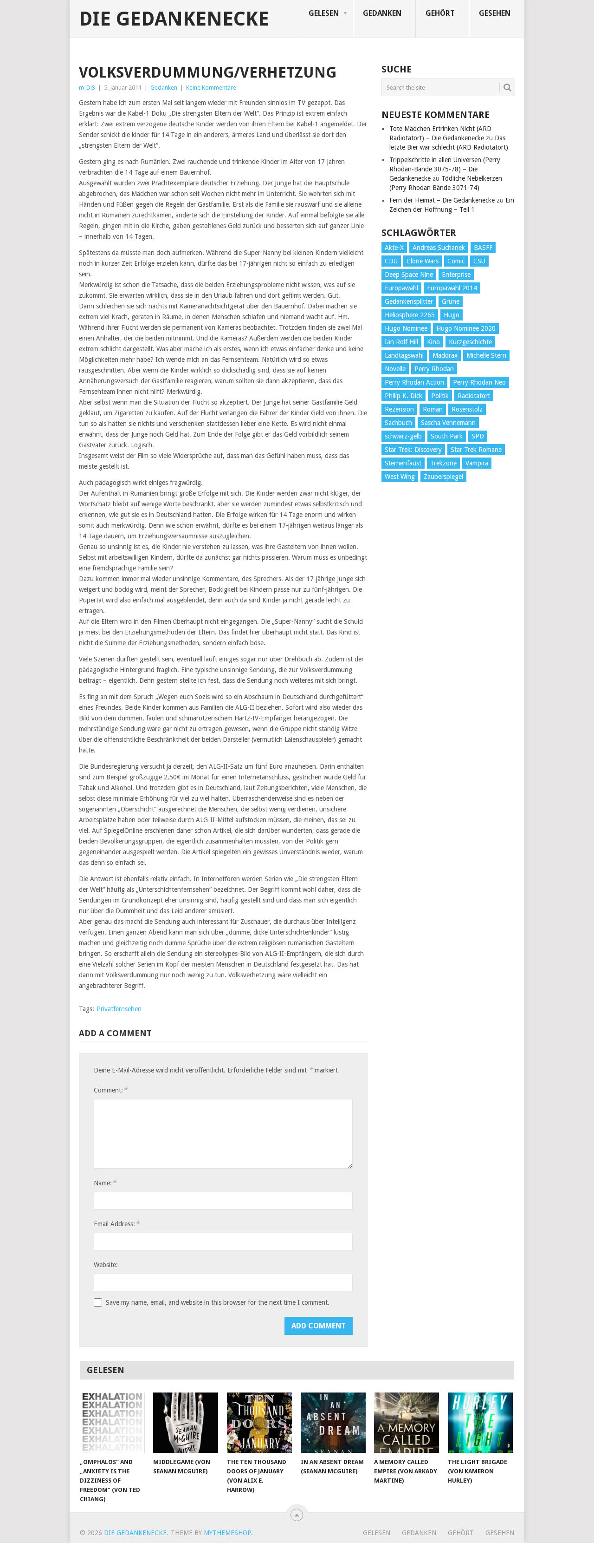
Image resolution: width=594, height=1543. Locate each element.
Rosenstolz (467, 409)
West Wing (400, 476)
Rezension (399, 409)
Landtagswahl (404, 355)
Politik (440, 395)
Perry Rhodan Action (414, 382)
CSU (479, 261)
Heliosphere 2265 (410, 315)
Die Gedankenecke (174, 19)
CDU (391, 261)
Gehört (440, 13)
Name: (105, 1182)
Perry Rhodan (434, 369)
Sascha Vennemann (448, 422)
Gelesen (324, 13)
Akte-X (394, 247)
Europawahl (401, 288)
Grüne (450, 301)
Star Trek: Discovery (413, 449)
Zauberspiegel (443, 476)
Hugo (451, 315)
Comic (456, 261)
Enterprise (456, 274)
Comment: (110, 1089)
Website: (106, 1264)
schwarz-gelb (403, 436)
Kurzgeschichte (470, 342)
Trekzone (443, 463)
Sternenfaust (403, 463)
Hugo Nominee (406, 328)
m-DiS (87, 87)
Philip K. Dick (403, 395)
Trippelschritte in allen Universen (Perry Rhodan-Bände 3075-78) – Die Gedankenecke (444, 169)
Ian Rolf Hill (401, 342)
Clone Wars (423, 261)
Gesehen (494, 13)
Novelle (395, 369)
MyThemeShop (227, 1532)
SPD (477, 436)
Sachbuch (398, 422)
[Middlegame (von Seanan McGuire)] (185, 1423)
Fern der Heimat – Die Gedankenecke (442, 200)
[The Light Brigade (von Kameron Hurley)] (480, 1423)
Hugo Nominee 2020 (466, 328)
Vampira (476, 463)
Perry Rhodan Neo (479, 382)
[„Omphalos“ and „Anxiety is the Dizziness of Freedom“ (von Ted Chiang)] (112, 1423)
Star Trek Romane (476, 449)
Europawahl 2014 (452, 288)
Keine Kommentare (211, 87)
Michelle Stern (486, 355)
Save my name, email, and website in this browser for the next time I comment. (217, 1302)
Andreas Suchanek (439, 247)
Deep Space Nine (409, 274)
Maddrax (445, 355)
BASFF (483, 247)
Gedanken (382, 13)
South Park (447, 436)
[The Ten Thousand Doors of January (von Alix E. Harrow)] (259, 1423)
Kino (433, 342)
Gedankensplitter (409, 301)
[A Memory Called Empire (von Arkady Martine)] (406, 1423)
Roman (433, 409)
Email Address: (116, 1223)
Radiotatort (474, 395)
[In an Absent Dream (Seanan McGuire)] (333, 1423)
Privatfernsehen (119, 1009)
